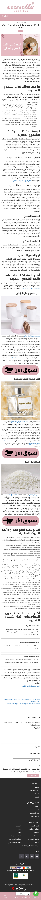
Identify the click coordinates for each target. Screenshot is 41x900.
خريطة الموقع (34, 790)
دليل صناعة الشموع (14, 843)
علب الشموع (12, 358)
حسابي (37, 807)
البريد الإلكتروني (34, 753)
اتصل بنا (36, 797)
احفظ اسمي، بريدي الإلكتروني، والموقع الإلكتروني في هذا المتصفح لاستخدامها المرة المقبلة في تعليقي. (21, 770)
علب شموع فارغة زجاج (32, 336)
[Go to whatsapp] (36, 893)
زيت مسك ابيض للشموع (19, 421)
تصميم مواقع (27, 890)
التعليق (37, 728)
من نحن (37, 787)
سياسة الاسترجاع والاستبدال (30, 846)
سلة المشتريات (34, 813)
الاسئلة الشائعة (34, 829)
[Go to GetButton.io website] (36, 898)
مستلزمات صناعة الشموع (31, 288)
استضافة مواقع (19, 890)
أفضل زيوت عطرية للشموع (22, 180)
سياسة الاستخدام (33, 816)
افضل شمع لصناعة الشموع (30, 686)
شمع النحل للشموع (12, 495)
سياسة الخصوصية (15, 839)
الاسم (38, 747)
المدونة (20, 31)
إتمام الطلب (35, 826)
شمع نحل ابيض (34, 495)
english (5, 16)
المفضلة (36, 810)
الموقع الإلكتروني (34, 760)
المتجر (18, 829)
